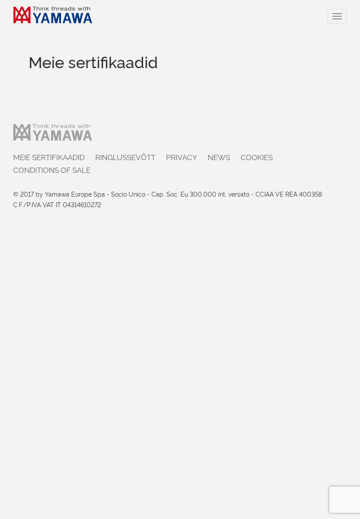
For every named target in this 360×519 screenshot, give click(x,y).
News (219, 157)
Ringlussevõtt (125, 157)
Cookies (257, 157)
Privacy (181, 157)
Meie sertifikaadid (49, 157)
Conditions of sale (51, 169)
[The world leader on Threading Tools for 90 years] (53, 15)
